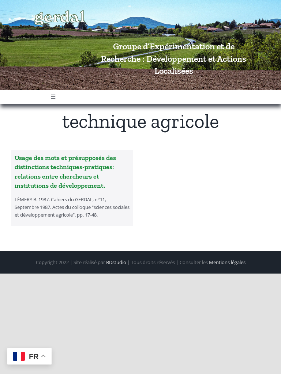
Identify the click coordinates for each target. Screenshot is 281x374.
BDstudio (116, 262)
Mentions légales (227, 262)
